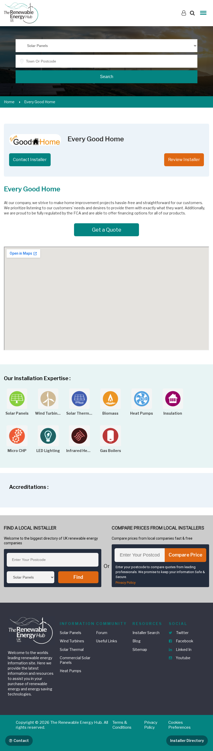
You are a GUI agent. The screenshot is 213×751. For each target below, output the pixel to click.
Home (9, 102)
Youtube (182, 658)
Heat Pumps (70, 671)
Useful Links (106, 641)
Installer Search (145, 632)
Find (78, 577)
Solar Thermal (72, 649)
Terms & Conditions (121, 725)
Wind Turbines (72, 641)
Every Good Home (39, 102)
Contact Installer (30, 159)
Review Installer (184, 159)
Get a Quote (106, 230)
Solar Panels (70, 632)
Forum (101, 632)
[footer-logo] (31, 630)
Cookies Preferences (179, 725)
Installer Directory (187, 740)
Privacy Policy (126, 583)
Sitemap (139, 649)
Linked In (183, 649)
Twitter (182, 632)
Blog (136, 641)
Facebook (184, 641)
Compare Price (185, 555)
